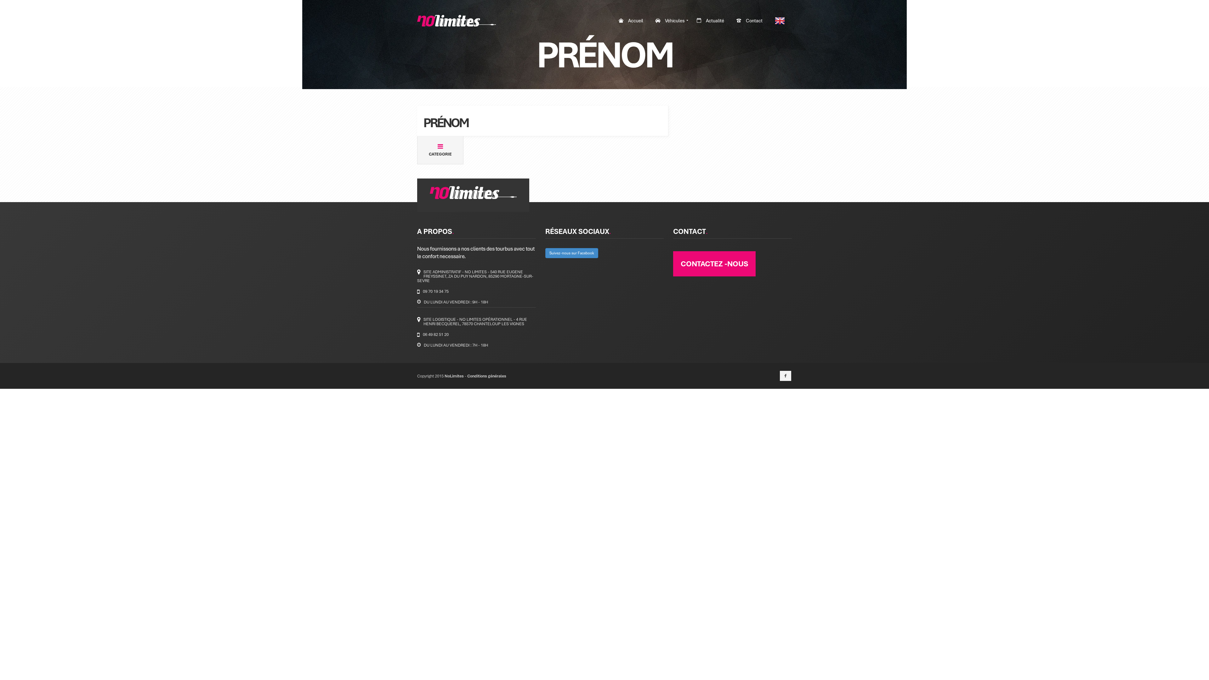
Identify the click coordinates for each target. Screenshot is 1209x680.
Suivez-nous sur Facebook (571, 253)
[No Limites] (456, 20)
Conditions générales (486, 376)
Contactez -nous (714, 263)
